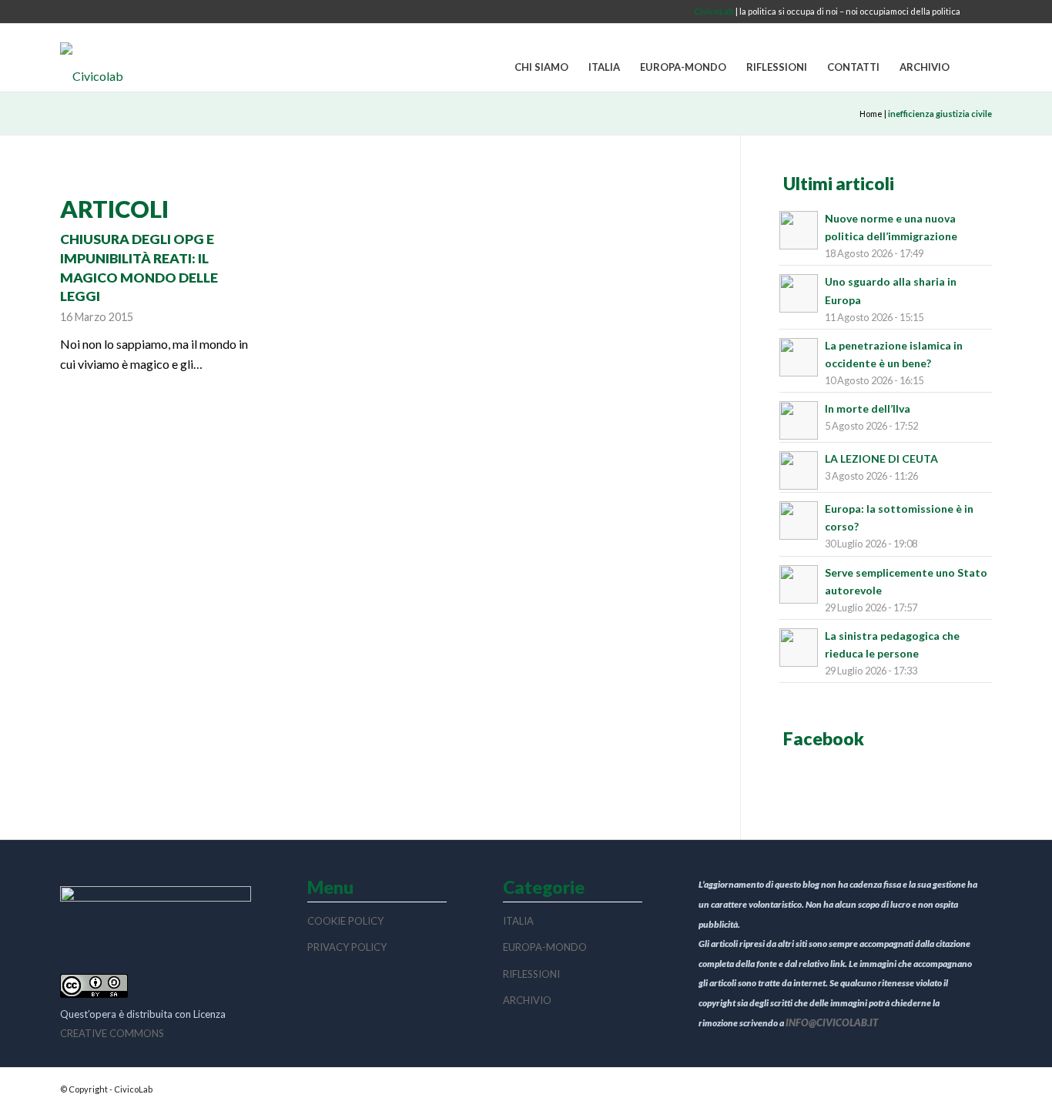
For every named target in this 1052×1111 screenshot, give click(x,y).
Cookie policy (345, 921)
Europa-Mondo (545, 947)
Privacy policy (347, 947)
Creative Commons (112, 1033)
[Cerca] (976, 68)
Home (871, 114)
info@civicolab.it (832, 1022)
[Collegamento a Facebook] (980, 11)
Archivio (527, 1000)
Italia (518, 921)
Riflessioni (531, 974)
